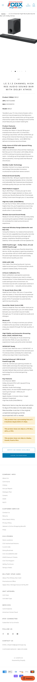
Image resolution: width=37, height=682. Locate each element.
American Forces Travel (10, 612)
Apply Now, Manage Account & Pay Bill (15, 584)
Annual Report (7, 488)
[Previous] (11, 71)
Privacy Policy (7, 523)
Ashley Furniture (8, 564)
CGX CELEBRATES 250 (9, 553)
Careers (5, 495)
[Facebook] (3, 634)
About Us (5, 478)
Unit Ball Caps (7, 598)
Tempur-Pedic (7, 567)
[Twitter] (8, 634)
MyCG (4, 502)
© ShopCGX (18, 658)
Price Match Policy (8, 519)
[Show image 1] (15, 71)
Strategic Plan (7, 492)
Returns (5, 516)
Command (6, 481)
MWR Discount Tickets (9, 557)
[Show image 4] (21, 71)
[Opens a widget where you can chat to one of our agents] (28, 678)
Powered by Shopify (18, 660)
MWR (4, 499)
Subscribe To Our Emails (10, 622)
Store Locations (7, 540)
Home (3, 13)
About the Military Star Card (11, 578)
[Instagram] (13, 634)
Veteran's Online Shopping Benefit (14, 526)
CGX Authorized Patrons (10, 543)
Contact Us (6, 512)
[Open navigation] (3, 5)
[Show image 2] (17, 71)
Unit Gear (5, 595)
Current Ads (6, 547)
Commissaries (7, 608)
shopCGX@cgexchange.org (16, 645)
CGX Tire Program (8, 560)
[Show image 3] (19, 71)
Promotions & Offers (9, 581)
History (4, 485)
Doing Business (7, 550)
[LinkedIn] (17, 634)
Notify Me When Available (18, 450)
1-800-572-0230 (22, 649)
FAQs (4, 529)
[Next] (25, 71)
